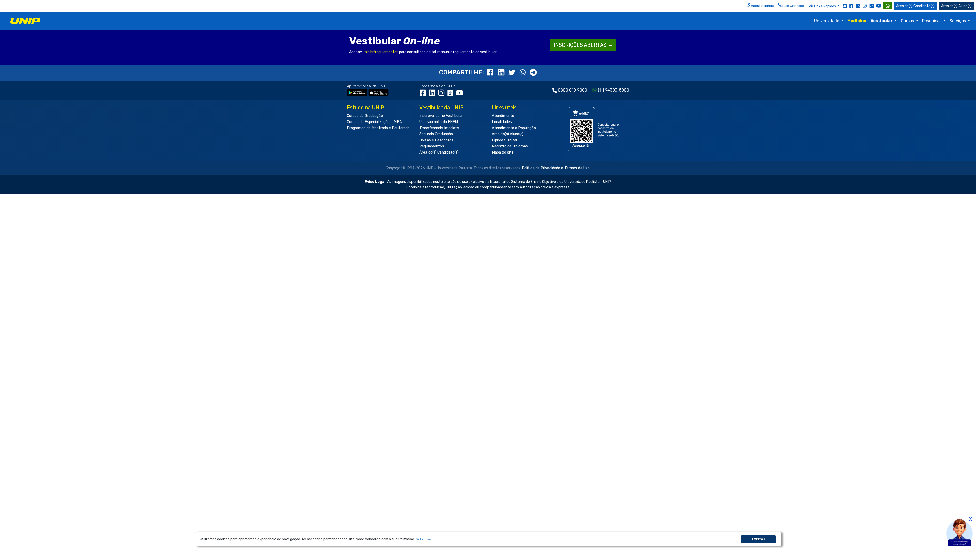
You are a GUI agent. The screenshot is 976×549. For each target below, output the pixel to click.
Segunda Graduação (436, 134)
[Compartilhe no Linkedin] (502, 72)
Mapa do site (503, 152)
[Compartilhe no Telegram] (533, 72)
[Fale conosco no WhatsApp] (887, 5)
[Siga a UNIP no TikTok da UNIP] (871, 5)
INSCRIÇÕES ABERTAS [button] (581, 45)
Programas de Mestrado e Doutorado (378, 128)
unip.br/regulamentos (380, 52)
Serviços (958, 20)
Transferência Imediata (439, 128)
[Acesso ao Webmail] (845, 5)
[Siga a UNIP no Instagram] (864, 5)
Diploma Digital (504, 140)
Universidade (827, 20)
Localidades (502, 122)
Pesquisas (932, 20)
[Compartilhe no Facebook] (491, 72)
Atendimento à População (514, 128)
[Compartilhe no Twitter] (512, 72)
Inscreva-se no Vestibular (441, 116)
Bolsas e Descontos (436, 140)
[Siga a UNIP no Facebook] (851, 5)
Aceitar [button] (758, 539)
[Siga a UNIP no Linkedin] (858, 5)
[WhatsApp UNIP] (887, 5)
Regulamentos (431, 146)
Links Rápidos (825, 6)
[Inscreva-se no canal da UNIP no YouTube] (878, 5)
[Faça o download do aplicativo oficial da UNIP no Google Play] (357, 92)
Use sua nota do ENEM (438, 122)
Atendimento (503, 116)
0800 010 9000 (572, 90)
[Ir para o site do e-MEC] (594, 129)
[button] (424, 539)
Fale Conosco (793, 6)
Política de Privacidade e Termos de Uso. (556, 168)
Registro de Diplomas (510, 146)
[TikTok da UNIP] (451, 95)
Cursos (908, 20)
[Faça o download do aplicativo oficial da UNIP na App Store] (378, 92)
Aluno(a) (965, 6)
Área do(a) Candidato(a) (439, 152)
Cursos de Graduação (365, 116)
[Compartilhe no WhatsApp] (523, 72)
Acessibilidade (762, 6)
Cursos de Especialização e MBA (374, 122)
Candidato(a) (924, 6)
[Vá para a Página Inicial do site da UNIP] (25, 20)
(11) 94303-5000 (613, 90)
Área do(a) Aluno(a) (507, 134)
